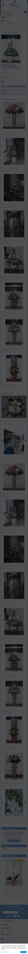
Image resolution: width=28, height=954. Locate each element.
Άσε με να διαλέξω (5, 952)
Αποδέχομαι (23, 952)
